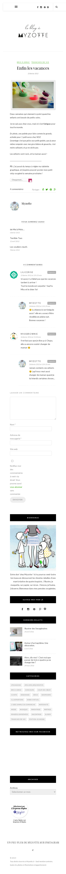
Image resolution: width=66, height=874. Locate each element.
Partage (47, 709)
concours (29, 690)
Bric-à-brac (23, 62)
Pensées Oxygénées (19, 714)
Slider (48, 714)
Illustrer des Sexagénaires (35, 628)
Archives (14, 788)
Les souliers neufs (18, 246)
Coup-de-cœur (44, 690)
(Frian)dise (16, 685)
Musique (24, 709)
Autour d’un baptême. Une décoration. (36, 644)
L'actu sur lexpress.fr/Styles (19, 821)
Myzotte (27, 203)
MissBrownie (29, 334)
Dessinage (25, 695)
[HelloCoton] (49, 7)
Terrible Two (16, 238)
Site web (14, 449)
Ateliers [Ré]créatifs (34, 685)
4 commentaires (16, 189)
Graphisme (46, 695)
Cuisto (14, 695)
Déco (35, 695)
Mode (13, 709)
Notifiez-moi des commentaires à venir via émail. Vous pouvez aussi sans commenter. (16, 480)
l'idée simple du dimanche (23, 704)
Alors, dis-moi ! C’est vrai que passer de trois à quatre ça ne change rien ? (37, 660)
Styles (20, 820)
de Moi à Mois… (17, 229)
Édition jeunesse (37, 719)
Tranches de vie (40, 62)
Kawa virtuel (33, 700)
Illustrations (17, 700)
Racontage (36, 714)
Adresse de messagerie (15, 437)
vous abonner (16, 487)
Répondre (51, 272)
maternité (43, 704)
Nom (13, 424)
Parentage (36, 709)
